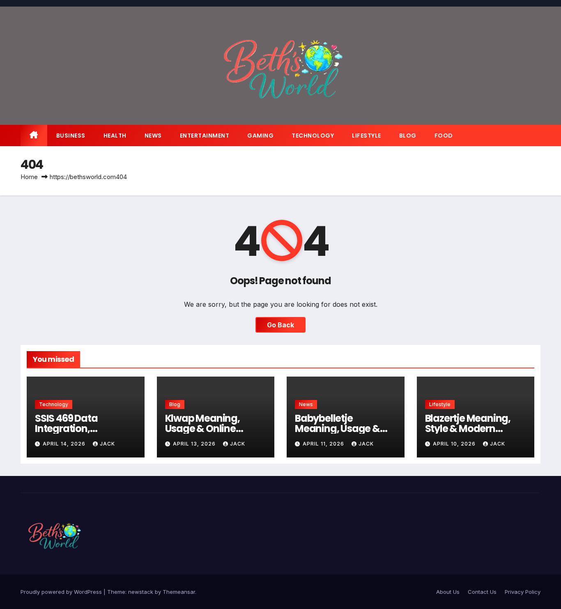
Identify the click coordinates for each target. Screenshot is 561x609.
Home (29, 177)
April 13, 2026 (195, 444)
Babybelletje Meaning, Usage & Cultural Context (337, 428)
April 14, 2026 (65, 444)
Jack (107, 444)
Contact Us (482, 591)
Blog (407, 135)
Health (114, 135)
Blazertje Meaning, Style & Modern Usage (467, 428)
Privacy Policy (522, 591)
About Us (448, 591)
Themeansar (179, 591)
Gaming (260, 135)
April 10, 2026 (455, 444)
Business (70, 135)
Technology (313, 135)
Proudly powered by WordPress (62, 591)
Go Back (280, 325)
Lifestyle (366, 135)
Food (444, 135)
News (153, 135)
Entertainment (205, 135)
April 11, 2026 (324, 444)
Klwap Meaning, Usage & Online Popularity (202, 428)
